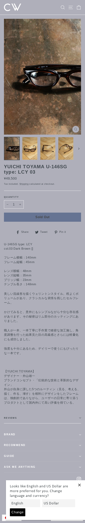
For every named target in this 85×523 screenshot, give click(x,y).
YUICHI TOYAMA (19, 371)
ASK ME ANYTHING (20, 467)
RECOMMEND (15, 445)
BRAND (9, 434)
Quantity (11, 197)
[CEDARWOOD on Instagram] (79, 479)
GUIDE (9, 456)
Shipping (24, 184)
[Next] (78, 148)
